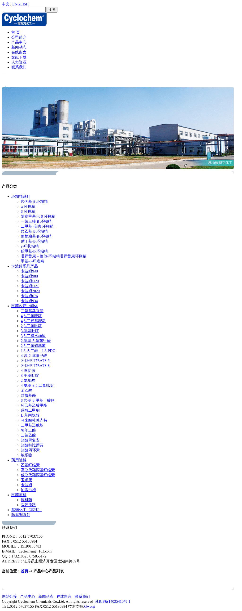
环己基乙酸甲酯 (34, 405)
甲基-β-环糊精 (32, 261)
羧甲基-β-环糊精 (34, 251)
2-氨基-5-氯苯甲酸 (36, 341)
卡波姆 (26, 485)
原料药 (26, 500)
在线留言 (18, 52)
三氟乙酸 (28, 435)
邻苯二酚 (28, 430)
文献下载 (18, 57)
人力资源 (18, 62)
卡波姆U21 (30, 286)
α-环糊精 (28, 206)
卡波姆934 (29, 301)
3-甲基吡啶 (30, 375)
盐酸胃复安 (30, 440)
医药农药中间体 (24, 306)
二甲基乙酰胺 (32, 425)
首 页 (15, 32)
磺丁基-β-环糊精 (34, 241)
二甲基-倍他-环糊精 (37, 226)
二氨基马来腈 (32, 311)
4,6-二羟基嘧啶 (33, 321)
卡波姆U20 (30, 281)
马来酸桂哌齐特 (34, 420)
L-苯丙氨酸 (30, 415)
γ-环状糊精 (30, 246)
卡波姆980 (29, 276)
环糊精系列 (20, 196)
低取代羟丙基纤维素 (38, 475)
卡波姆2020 (30, 291)
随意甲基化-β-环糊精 (38, 216)
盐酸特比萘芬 (32, 445)
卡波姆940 (29, 271)
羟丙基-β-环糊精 (34, 201)
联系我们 (18, 67)
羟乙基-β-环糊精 (34, 231)
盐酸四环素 (30, 450)
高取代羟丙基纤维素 (38, 470)
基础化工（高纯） (26, 510)
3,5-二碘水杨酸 (33, 336)
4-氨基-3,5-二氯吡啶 (37, 385)
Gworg (89, 606)
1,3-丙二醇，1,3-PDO (38, 351)
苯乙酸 (26, 390)
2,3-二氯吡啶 (31, 326)
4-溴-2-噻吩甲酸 (34, 356)
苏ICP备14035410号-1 (112, 601)
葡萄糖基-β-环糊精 (36, 236)
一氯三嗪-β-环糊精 (36, 221)
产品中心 (18, 42)
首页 (24, 571)
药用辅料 (18, 460)
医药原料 (18, 495)
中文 (5, 4)
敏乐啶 (26, 455)
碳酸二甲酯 (30, 410)
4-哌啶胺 (28, 370)
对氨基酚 (28, 395)
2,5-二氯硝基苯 (33, 346)
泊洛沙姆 (28, 490)
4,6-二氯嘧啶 (31, 316)
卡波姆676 (29, 296)
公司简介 (18, 37)
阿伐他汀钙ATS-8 (35, 366)
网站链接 (9, 596)
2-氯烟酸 (28, 380)
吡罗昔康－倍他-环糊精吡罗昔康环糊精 (53, 256)
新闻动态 (18, 47)
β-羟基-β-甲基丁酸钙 (38, 400)
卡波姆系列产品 (24, 266)
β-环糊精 (28, 211)
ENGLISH (20, 4)
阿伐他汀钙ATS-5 (35, 361)
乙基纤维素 (30, 465)
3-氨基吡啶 (30, 331)
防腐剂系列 (20, 515)
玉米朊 (26, 480)
